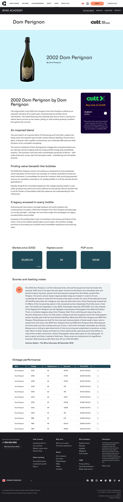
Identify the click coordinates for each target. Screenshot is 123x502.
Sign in (35, 466)
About (49, 3)
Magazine (108, 10)
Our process (37, 446)
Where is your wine (40, 448)
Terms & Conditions (86, 466)
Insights (99, 10)
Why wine (25, 3)
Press (58, 466)
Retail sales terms (86, 469)
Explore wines (84, 443)
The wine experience (63, 446)
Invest (97, 3)
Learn (56, 3)
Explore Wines (88, 10)
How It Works (14, 3)
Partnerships (61, 461)
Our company (61, 456)
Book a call (65, 3)
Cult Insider (83, 453)
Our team (59, 459)
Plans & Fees (37, 451)
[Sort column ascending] (26, 366)
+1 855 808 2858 (9, 442)
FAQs (58, 464)
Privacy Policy (84, 464)
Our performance (39, 461)
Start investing (38, 457)
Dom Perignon (29, 22)
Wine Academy (84, 439)
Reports (118, 10)
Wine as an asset (62, 443)
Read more (106, 466)
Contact (59, 469)
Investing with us (39, 443)
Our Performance (38, 3)
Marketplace (112, 3)
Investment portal (39, 464)
